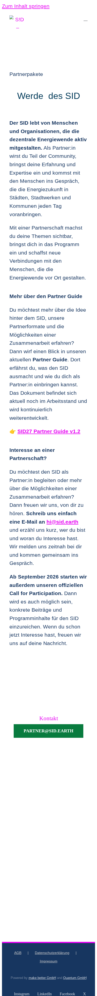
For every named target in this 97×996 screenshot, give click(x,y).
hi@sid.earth (62, 522)
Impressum (48, 961)
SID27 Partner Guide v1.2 (48, 431)
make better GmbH (42, 978)
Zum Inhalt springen (25, 6)
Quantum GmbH (75, 978)
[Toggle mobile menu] (86, 18)
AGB (17, 953)
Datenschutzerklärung (52, 953)
